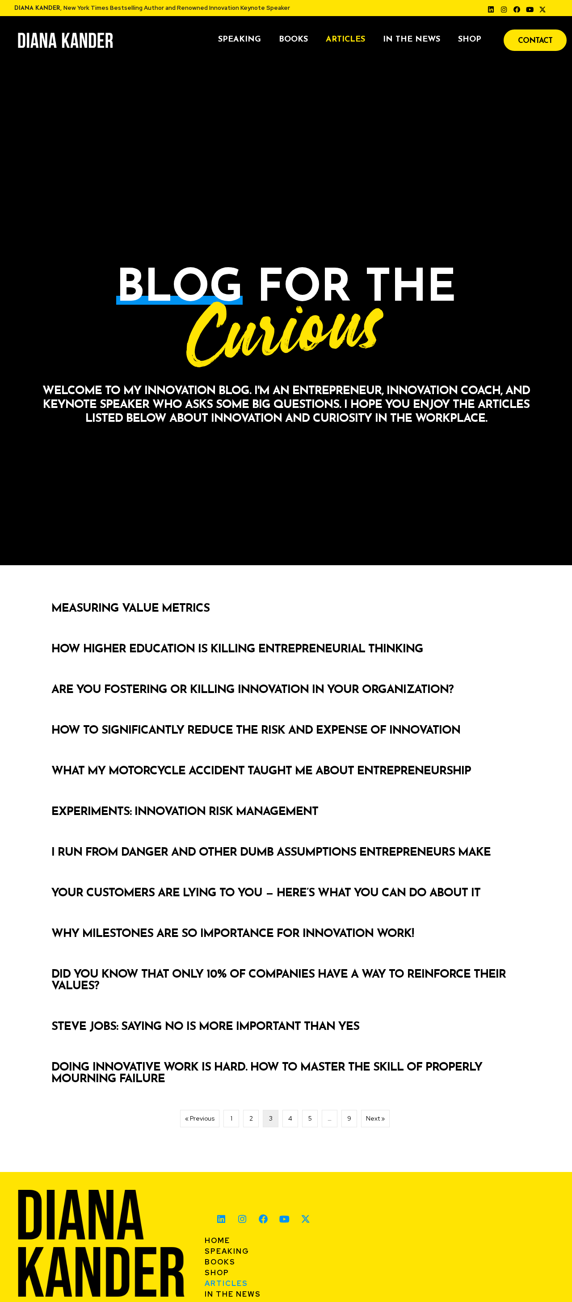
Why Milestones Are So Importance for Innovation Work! (232, 934)
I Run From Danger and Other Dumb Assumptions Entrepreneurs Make (271, 853)
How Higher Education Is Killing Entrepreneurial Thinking (237, 649)
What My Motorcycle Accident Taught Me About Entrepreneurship (261, 771)
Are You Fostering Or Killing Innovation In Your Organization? (252, 690)
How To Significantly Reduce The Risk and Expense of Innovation (255, 731)
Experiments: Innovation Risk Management (184, 812)
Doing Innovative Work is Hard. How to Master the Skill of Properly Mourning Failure (266, 1073)
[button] (491, 9)
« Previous (199, 1118)
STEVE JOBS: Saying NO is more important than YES (205, 1027)
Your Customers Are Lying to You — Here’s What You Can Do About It (265, 893)
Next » (375, 1118)
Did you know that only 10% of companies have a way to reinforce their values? (278, 980)
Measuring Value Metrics (130, 609)
